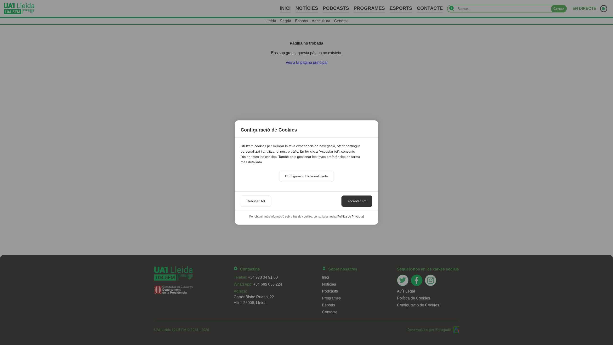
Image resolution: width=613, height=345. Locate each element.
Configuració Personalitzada (306, 176)
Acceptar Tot (356, 201)
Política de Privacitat (350, 216)
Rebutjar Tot (256, 201)
